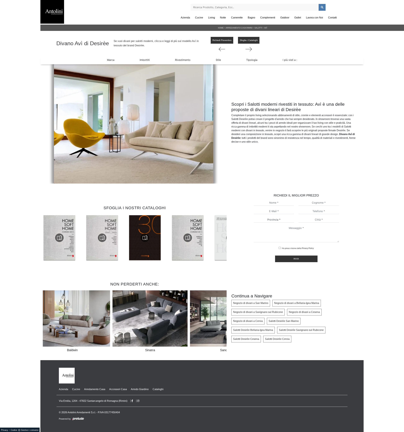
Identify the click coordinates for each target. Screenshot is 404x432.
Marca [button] (110, 59)
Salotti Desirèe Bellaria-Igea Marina (253, 330)
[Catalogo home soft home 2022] (59, 237)
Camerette (237, 17)
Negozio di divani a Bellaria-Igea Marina (296, 303)
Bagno (251, 17)
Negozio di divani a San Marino (250, 303)
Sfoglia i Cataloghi (249, 40)
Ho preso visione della (298, 248)
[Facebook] (133, 401)
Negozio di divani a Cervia (248, 321)
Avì (265, 28)
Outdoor (284, 17)
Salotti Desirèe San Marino (284, 321)
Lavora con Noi (314, 17)
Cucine (199, 17)
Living (211, 17)
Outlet (297, 17)
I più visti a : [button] (290, 59)
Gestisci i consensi (30, 430)
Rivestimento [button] (182, 59)
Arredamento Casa (94, 389)
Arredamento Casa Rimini (239, 28)
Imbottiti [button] (145, 59)
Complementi (267, 17)
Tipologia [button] (251, 59)
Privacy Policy (308, 248)
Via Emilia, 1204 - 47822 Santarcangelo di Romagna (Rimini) (93, 401)
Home (221, 28)
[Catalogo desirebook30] (102, 237)
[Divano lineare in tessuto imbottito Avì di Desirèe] (133, 124)
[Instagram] (140, 401)
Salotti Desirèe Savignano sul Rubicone (301, 330)
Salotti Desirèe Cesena (246, 339)
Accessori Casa (118, 389)
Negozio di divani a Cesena (304, 312)
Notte (223, 17)
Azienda (185, 17)
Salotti (258, 28)
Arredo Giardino (140, 389)
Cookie (14, 430)
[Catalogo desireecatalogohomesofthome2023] (144, 237)
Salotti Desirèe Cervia (277, 339)
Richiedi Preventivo (222, 40)
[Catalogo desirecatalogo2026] (187, 237)
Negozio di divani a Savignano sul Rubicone (258, 312)
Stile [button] (218, 59)
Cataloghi (158, 389)
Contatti (332, 17)
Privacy (4, 430)
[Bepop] (249, 49)
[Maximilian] (222, 49)
